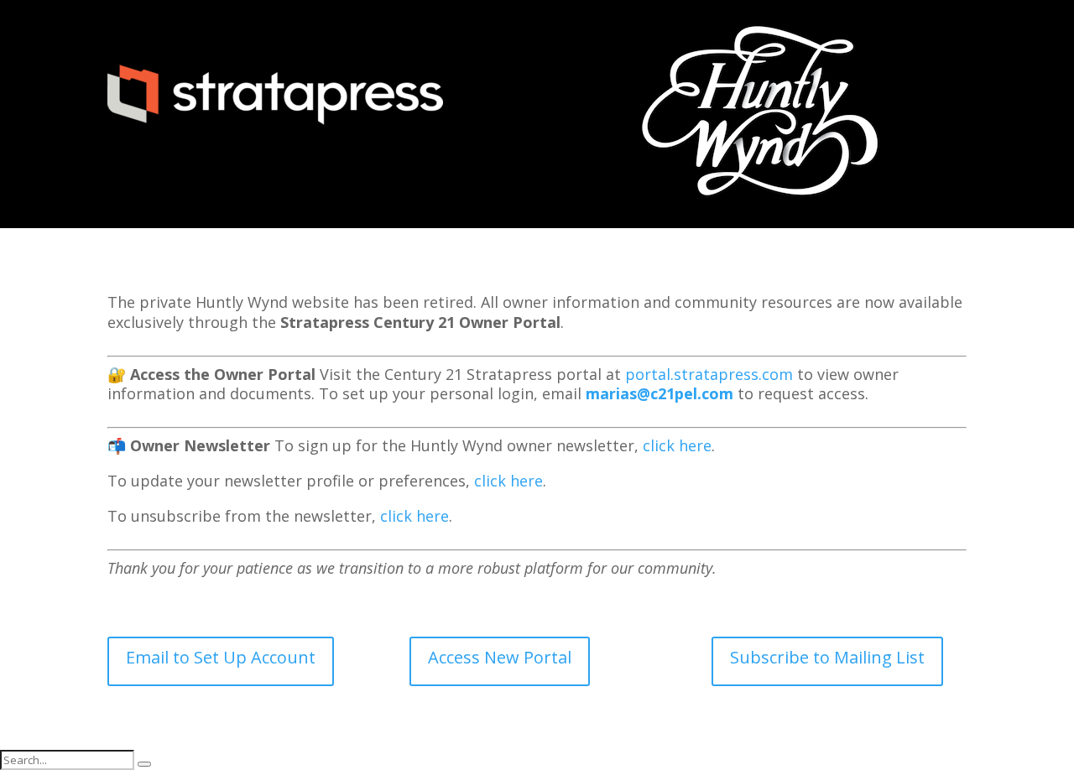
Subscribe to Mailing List (827, 657)
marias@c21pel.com (659, 393)
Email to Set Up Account (220, 657)
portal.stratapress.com (709, 374)
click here (677, 445)
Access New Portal (499, 657)
